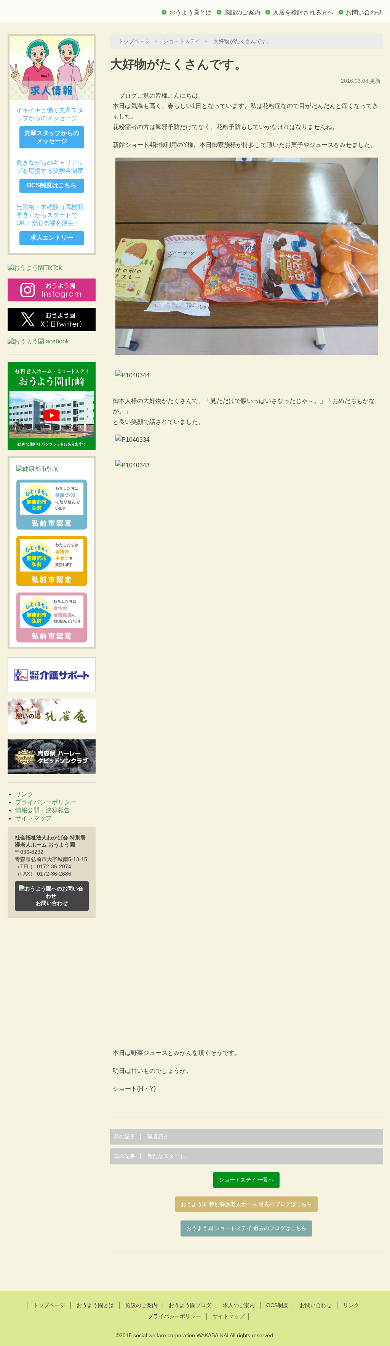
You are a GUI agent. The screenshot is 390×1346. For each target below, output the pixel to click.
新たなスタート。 (152, 1156)
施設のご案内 (242, 12)
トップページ (134, 41)
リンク (24, 794)
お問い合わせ (364, 12)
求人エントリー (51, 237)
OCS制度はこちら (52, 185)
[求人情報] (52, 68)
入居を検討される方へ (303, 12)
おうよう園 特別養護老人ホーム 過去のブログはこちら (246, 1204)
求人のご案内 (239, 1305)
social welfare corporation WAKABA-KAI (181, 1335)
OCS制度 (277, 1305)
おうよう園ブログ (190, 1305)
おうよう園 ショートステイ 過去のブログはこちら (246, 1228)
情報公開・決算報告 (42, 810)
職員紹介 (141, 1137)
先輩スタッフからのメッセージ (51, 137)
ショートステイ (181, 41)
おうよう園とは (190, 12)
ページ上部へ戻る (195, 1270)
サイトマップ (33, 818)
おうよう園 (61, 10)
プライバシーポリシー (45, 802)
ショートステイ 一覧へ (246, 1180)
